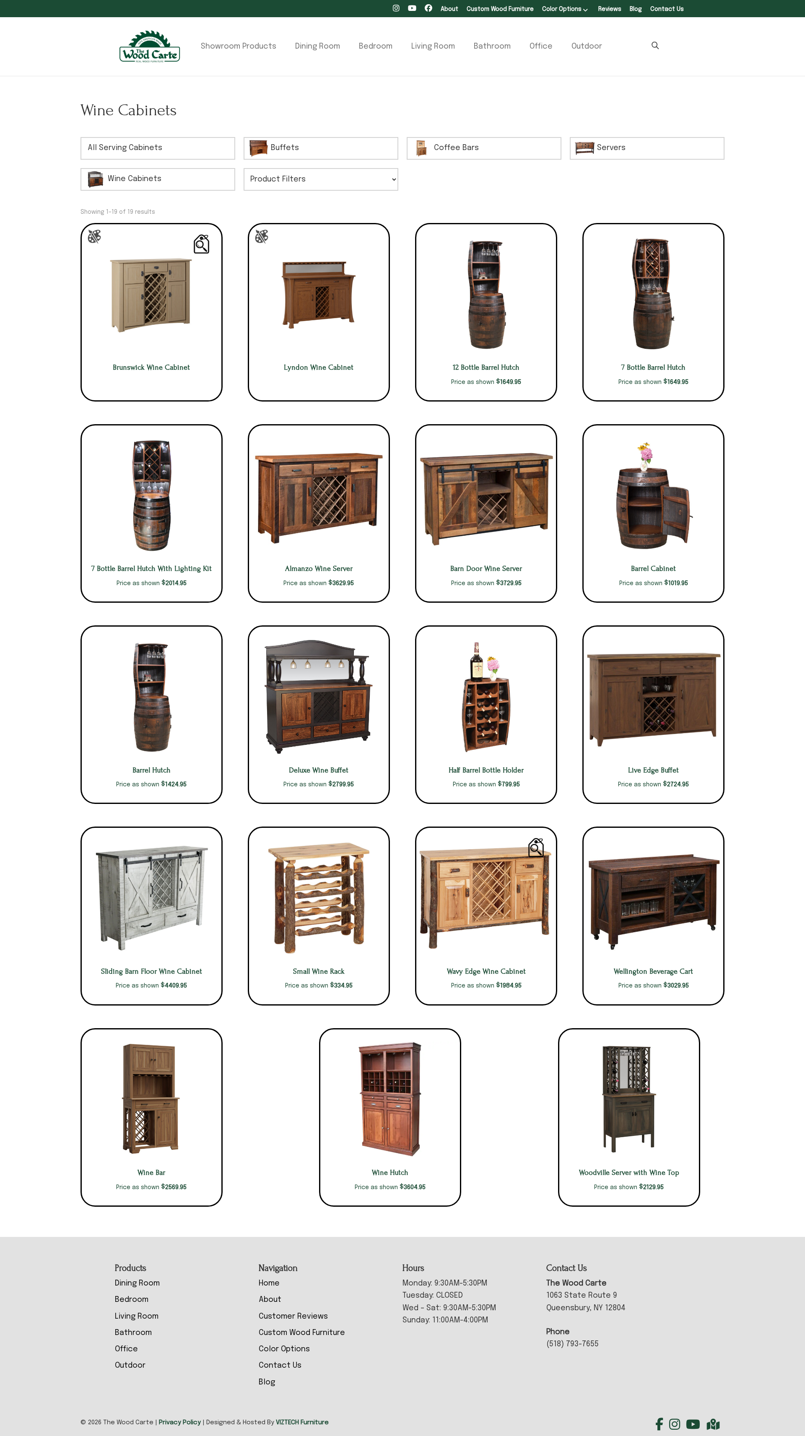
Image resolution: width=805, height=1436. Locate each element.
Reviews (609, 9)
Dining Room (317, 46)
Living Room (433, 46)
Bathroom (492, 46)
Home (269, 1283)
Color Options (562, 9)
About (449, 9)
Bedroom (375, 46)
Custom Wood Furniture (500, 9)
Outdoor (586, 46)
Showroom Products (238, 46)
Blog (636, 9)
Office (541, 46)
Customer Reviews (293, 1316)
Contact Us (667, 9)
